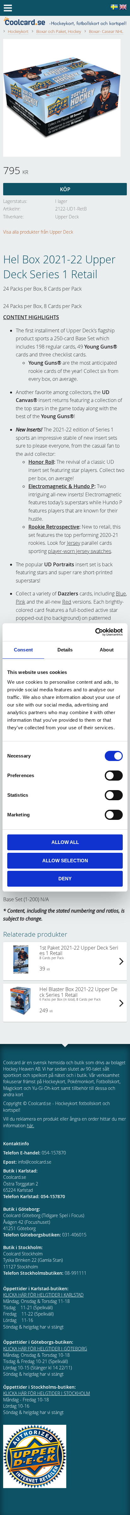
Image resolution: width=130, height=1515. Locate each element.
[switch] (114, 775)
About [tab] (107, 649)
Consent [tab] (23, 649)
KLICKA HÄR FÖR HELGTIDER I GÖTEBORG (45, 1349)
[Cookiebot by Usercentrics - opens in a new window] (95, 632)
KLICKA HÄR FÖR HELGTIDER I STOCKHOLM (46, 1393)
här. (30, 1125)
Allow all (65, 842)
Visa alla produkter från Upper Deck (38, 232)
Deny (65, 878)
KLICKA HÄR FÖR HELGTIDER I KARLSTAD (43, 1295)
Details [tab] (65, 649)
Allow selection (65, 860)
